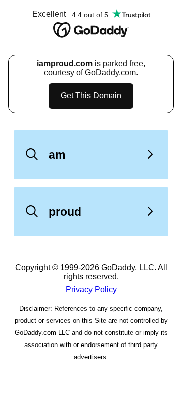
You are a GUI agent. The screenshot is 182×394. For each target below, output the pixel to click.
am (57, 154)
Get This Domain (91, 95)
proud (65, 211)
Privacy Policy (91, 289)
